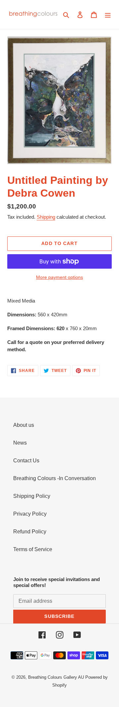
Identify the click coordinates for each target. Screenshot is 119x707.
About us (23, 425)
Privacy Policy (30, 514)
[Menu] (108, 14)
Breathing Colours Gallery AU (56, 677)
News (20, 443)
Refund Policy (29, 531)
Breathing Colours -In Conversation (54, 478)
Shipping (46, 217)
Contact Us (26, 460)
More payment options (59, 277)
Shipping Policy (31, 496)
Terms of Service (32, 549)
